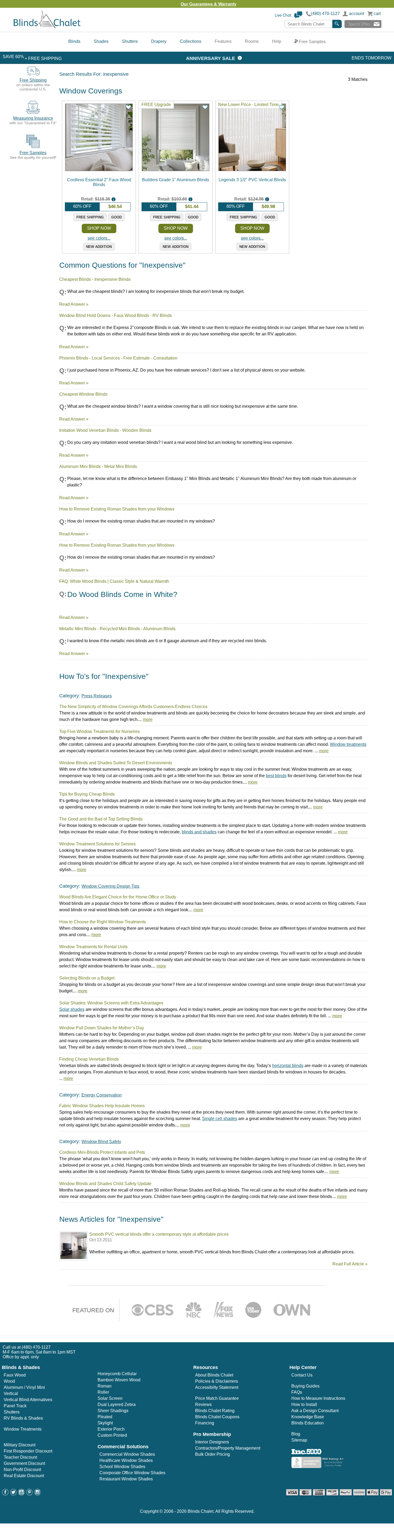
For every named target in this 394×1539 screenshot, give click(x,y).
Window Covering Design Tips (110, 886)
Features (223, 41)
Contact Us (302, 1375)
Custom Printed (112, 1435)
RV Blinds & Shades (23, 1418)
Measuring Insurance (33, 118)
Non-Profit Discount (22, 1469)
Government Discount (24, 1463)
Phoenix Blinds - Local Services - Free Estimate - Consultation (118, 358)
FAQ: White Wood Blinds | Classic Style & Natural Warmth (114, 581)
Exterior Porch (111, 1429)
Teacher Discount (20, 1457)
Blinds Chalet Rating (215, 1410)
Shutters (130, 41)
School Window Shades (122, 1466)
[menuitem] (74, 41)
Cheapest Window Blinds (83, 394)
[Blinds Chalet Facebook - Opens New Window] (5, 1494)
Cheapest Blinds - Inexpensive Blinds (95, 279)
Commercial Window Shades (127, 1454)
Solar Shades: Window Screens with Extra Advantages (111, 1003)
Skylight (105, 1423)
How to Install (304, 1404)
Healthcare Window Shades (126, 1460)
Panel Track (15, 1406)
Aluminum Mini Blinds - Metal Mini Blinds (98, 466)
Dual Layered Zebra (117, 1404)
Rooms (252, 41)
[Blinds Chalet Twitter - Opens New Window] (13, 1494)
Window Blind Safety (101, 1141)
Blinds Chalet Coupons (217, 1417)
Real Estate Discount (24, 1475)
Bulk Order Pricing (212, 1454)
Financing (204, 1423)
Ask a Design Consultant (315, 1410)
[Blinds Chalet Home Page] (47, 27)
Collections (190, 41)
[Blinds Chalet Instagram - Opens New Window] (38, 1494)
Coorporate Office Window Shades (132, 1472)
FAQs (296, 1392)
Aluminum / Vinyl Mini (24, 1387)
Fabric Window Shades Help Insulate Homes (102, 1105)
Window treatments (348, 744)
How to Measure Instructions (318, 1398)
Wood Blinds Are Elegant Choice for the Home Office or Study (117, 897)
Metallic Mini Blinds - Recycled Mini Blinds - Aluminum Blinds (117, 628)
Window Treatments (23, 1429)
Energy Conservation (101, 1095)
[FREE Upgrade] (175, 169)
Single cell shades (219, 1118)
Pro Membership (212, 1434)
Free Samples (312, 41)
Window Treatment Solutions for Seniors (97, 844)
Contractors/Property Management (227, 1448)
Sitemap (299, 1440)
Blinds (74, 41)
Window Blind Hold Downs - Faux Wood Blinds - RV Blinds (115, 315)
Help (276, 41)
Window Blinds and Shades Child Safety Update (105, 1183)
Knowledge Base (307, 1417)
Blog (295, 1434)
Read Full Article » (349, 1264)
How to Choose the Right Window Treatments (102, 922)
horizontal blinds (287, 1065)
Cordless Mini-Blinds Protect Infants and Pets (102, 1152)
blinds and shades (199, 832)
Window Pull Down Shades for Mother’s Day (101, 1028)
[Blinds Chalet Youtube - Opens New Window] (21, 1494)
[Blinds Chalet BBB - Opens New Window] (318, 1466)
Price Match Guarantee (217, 1398)
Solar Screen (110, 1398)
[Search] (337, 24)
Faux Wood (15, 1375)
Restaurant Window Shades (126, 1479)
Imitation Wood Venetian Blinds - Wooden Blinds (105, 430)
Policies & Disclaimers (216, 1381)
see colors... (99, 238)
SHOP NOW (99, 228)
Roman (104, 1386)
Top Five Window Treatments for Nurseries (99, 731)
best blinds (276, 775)
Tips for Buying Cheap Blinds (87, 794)
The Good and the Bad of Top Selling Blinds (101, 819)
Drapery (158, 41)
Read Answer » (73, 304)
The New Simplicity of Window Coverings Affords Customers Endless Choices (133, 706)
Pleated (105, 1417)
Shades (101, 41)
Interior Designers (212, 1442)
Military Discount (19, 1445)
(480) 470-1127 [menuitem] (36, 1347)
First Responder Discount (28, 1451)
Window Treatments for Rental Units (93, 946)
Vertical (11, 1393)
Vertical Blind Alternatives (28, 1399)
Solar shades (71, 1009)
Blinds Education (307, 1423)
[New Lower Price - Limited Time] (252, 169)
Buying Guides (305, 1386)
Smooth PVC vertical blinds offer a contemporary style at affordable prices (159, 1234)
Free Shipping (33, 80)
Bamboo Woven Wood (119, 1380)
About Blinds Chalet (214, 1375)
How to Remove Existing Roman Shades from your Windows (116, 509)
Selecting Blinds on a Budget (86, 978)
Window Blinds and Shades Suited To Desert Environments (115, 763)
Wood (9, 1381)
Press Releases (96, 696)
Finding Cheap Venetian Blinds (89, 1059)
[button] (288, 17)
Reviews (203, 1404)
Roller (103, 1392)
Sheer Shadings (113, 1410)
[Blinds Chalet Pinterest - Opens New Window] (29, 1494)
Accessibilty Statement (216, 1387)
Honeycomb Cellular (117, 1373)
